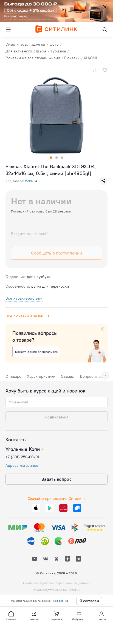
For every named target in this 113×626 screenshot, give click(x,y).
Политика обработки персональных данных (56, 583)
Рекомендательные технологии (56, 590)
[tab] (13, 378)
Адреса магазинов (21, 465)
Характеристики (41, 376)
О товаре (13, 376)
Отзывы (68, 376)
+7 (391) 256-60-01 (22, 456)
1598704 (31, 181)
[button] (11, 615)
